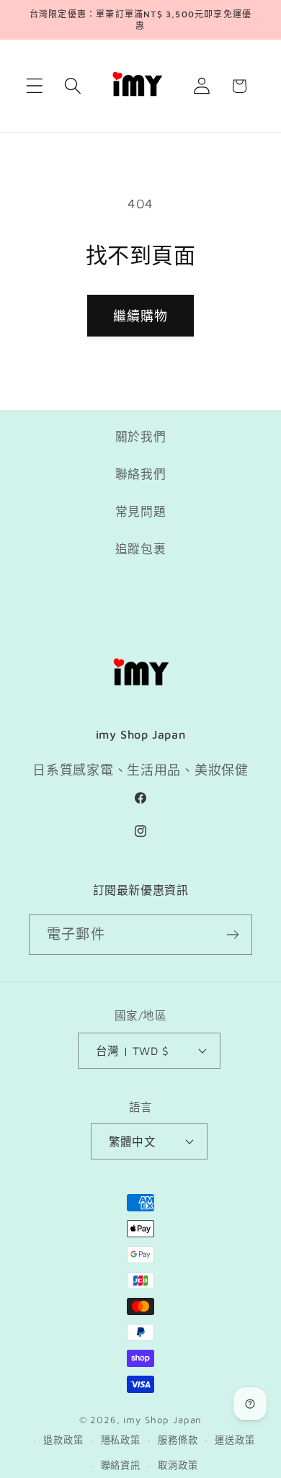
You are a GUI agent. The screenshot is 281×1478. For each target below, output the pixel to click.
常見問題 (140, 511)
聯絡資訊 (120, 1465)
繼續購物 (141, 316)
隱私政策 (120, 1440)
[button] (35, 86)
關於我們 (140, 436)
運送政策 (234, 1440)
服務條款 (177, 1440)
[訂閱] (232, 934)
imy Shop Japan (162, 1419)
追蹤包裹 (140, 549)
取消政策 (177, 1465)
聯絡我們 (140, 474)
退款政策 (63, 1440)
